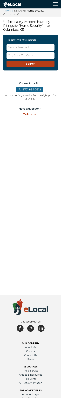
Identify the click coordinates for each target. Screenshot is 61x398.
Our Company (30, 343)
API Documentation (30, 382)
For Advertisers (31, 390)
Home (7, 10)
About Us (30, 347)
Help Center (30, 378)
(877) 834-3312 (31, 89)
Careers (30, 351)
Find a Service (30, 370)
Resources (30, 366)
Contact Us (30, 355)
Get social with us (31, 321)
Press (30, 359)
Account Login (30, 394)
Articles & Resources (30, 374)
